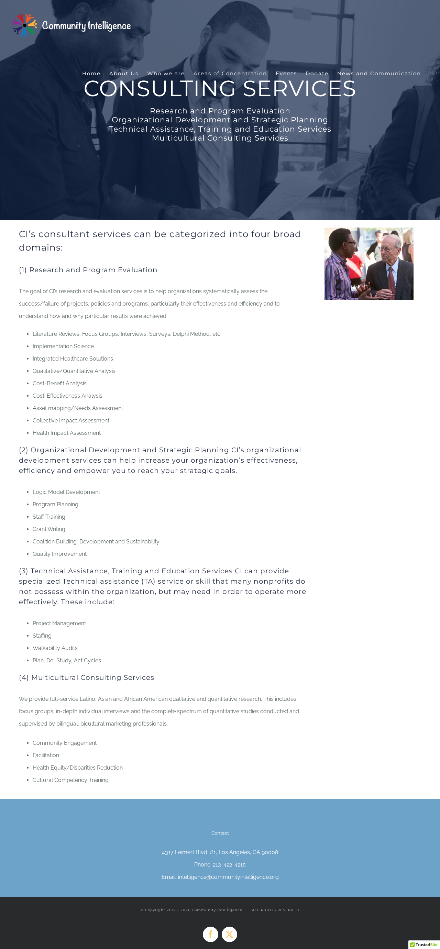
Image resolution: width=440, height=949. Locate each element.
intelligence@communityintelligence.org (228, 877)
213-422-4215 (229, 864)
